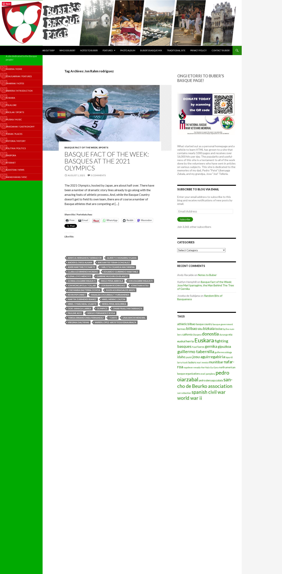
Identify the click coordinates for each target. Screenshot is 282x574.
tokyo (113, 317)
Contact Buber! (221, 50)
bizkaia (209, 328)
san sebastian (184, 393)
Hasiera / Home (14, 69)
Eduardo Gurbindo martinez (121, 271)
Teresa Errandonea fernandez (86, 317)
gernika (211, 346)
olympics (102, 308)
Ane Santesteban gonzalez (114, 262)
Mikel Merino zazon (113, 299)
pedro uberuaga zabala (211, 380)
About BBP (48, 50)
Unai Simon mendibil (134, 317)
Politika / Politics (16, 148)
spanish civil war (209, 392)
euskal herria (185, 341)
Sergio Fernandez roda (101, 313)
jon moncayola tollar (82, 285)
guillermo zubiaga (223, 352)
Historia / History (16, 141)
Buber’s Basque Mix (151, 50)
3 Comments (98, 175)
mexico (205, 362)
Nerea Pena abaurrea (114, 304)
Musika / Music (14, 119)
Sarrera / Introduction (19, 90)
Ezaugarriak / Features (19, 76)
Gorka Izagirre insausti (82, 281)
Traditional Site (176, 50)
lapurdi (229, 357)
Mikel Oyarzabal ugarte (82, 304)
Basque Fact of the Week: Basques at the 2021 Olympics (106, 161)
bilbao (191, 328)
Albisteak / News (15, 169)
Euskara (204, 340)
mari (199, 362)
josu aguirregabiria (208, 356)
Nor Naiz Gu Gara (210, 367)
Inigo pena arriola (112, 281)
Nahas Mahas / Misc (16, 177)
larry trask (182, 362)
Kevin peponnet (77, 294)
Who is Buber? (67, 50)
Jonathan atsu (140, 285)
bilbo (200, 329)
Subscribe (185, 219)
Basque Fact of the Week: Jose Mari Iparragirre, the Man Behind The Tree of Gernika (205, 285)
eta (230, 334)
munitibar (216, 362)
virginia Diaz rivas (78, 322)
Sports (103, 147)
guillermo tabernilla (195, 351)
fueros (200, 346)
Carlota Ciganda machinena (118, 267)
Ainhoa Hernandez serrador (85, 258)
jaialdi (189, 357)
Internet (11, 162)
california (187, 334)
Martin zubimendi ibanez (82, 299)
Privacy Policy (198, 50)
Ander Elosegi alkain (80, 262)
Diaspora (197, 334)
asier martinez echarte (81, 267)
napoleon (188, 367)
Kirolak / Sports (15, 112)
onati (202, 373)
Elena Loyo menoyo (79, 276)
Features (108, 50)
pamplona (210, 373)
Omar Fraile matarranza (127, 308)
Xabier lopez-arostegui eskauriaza (115, 322)
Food (194, 347)
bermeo (181, 329)
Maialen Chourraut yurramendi (110, 294)
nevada (196, 367)
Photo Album (127, 50)
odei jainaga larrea (79, 308)
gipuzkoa (224, 346)
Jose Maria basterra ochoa (84, 290)
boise (219, 328)
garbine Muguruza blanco (112, 276)
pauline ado (75, 313)
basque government (223, 324)
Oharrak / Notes (15, 83)
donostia (210, 333)
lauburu (192, 362)
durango (223, 334)
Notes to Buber (89, 50)
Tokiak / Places (14, 134)
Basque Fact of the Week (81, 147)
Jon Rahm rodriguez (113, 285)
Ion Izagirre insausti (141, 281)
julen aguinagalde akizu (120, 290)
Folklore (11, 105)
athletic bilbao (186, 324)
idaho (181, 357)
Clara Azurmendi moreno (83, 271)
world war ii (189, 398)
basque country (204, 324)
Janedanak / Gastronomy (20, 126)
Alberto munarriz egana (122, 258)
